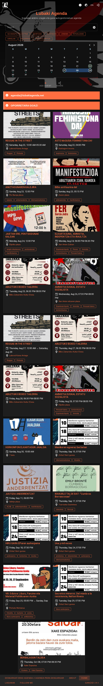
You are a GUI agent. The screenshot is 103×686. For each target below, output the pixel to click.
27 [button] (64, 70)
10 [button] (26, 62)
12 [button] (51, 62)
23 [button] (13, 70)
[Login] (98, 5)
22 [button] (90, 66)
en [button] (92, 5)
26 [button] (51, 70)
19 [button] (51, 66)
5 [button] (51, 57)
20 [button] (64, 66)
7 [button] (77, 57)
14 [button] (77, 62)
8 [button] (90, 57)
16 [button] (13, 66)
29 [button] (90, 70)
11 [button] (39, 62)
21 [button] (77, 66)
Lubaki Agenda (51, 13)
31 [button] (26, 74)
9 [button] (13, 62)
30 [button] (13, 74)
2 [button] (13, 57)
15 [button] (90, 62)
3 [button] (25, 57)
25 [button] (38, 70)
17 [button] (26, 66)
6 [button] (64, 57)
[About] (80, 5)
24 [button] (26, 70)
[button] (94, 27)
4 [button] (38, 57)
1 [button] (90, 53)
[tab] (45, 84)
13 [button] (64, 62)
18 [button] (39, 66)
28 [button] (77, 70)
